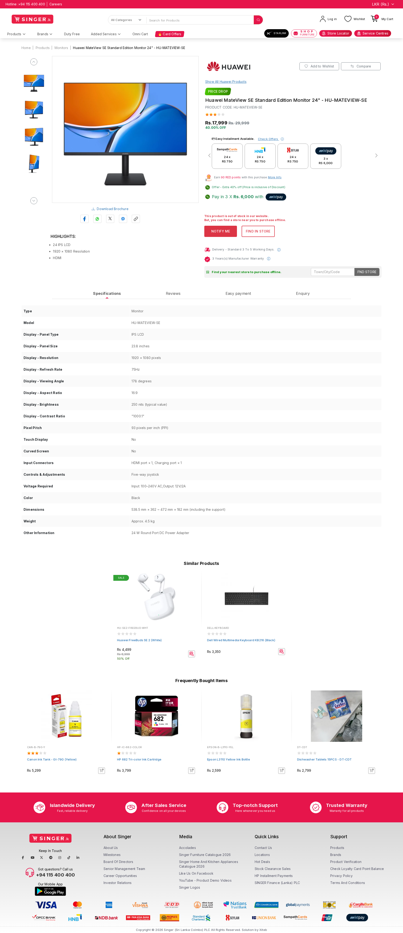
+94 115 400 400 (31, 4)
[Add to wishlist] (194, 578)
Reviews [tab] (173, 293)
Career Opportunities (120, 876)
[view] (194, 591)
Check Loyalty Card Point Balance (357, 869)
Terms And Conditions (347, 883)
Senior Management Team (124, 869)
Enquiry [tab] (303, 293)
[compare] (194, 584)
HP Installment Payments (274, 876)
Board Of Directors (118, 862)
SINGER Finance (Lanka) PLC (277, 883)
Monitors (61, 48)
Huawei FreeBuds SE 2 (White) (139, 640)
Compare (363, 66)
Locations (262, 855)
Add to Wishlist (322, 66)
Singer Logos (189, 887)
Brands (42, 34)
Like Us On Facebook (196, 873)
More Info (275, 177)
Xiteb (263, 930)
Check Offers (268, 139)
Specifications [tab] (107, 293)
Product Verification (345, 862)
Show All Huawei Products (226, 82)
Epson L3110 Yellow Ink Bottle (228, 759)
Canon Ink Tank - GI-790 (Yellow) (51, 759)
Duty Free (72, 34)
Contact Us (263, 848)
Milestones (112, 855)
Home (26, 48)
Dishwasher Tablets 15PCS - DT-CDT (324, 759)
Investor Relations (118, 883)
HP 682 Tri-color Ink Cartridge (139, 759)
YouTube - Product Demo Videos (205, 880)
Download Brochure (112, 209)
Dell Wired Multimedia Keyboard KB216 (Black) (241, 640)
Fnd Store (367, 272)
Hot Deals (262, 862)
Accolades (187, 848)
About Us (111, 848)
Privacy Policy (341, 876)
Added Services (104, 34)
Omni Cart (140, 34)
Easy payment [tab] (238, 293)
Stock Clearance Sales (273, 869)
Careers (55, 4)
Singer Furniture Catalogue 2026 (205, 855)
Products (14, 34)
